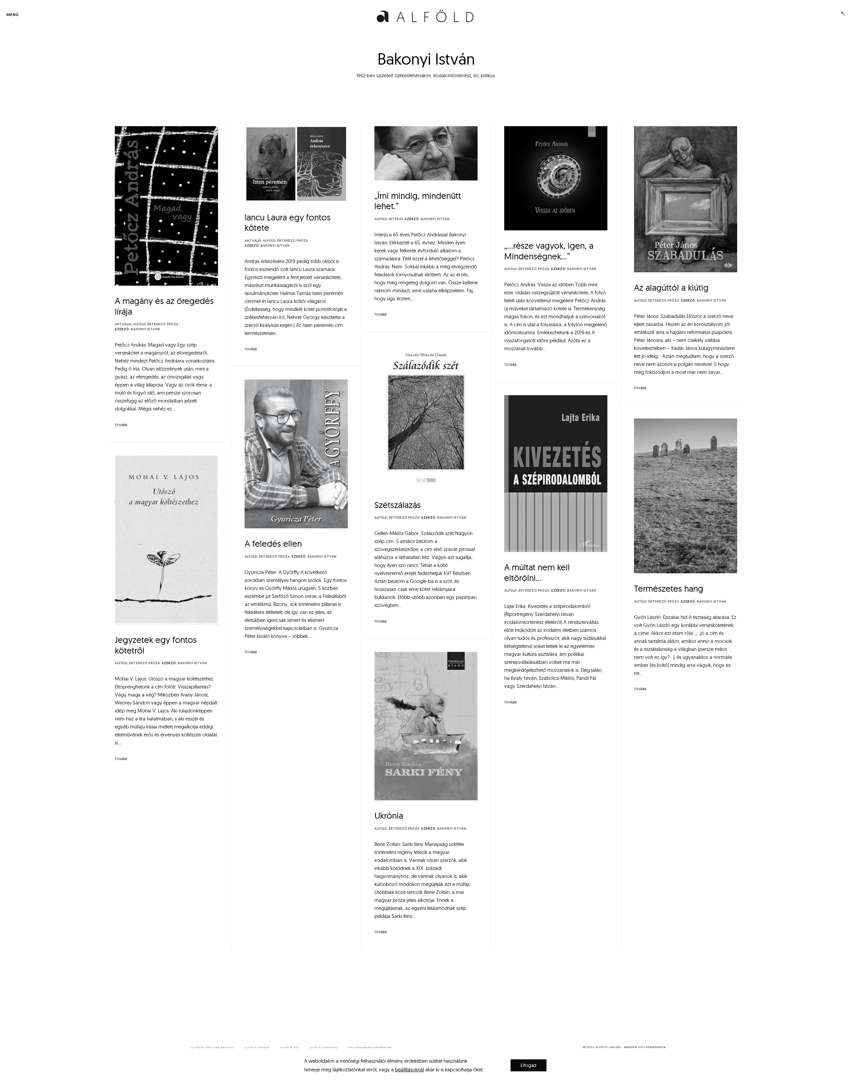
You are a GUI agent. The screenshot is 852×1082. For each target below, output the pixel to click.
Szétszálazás (397, 504)
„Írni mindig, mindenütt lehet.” (417, 201)
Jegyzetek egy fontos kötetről (156, 645)
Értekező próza (162, 324)
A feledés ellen (273, 543)
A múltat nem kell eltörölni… (537, 572)
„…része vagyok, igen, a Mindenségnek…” (548, 251)
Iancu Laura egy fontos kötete (287, 222)
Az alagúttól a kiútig (671, 287)
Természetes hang (668, 588)
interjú (396, 219)
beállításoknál (409, 1069)
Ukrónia (388, 815)
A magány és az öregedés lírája (164, 306)
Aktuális (123, 324)
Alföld (139, 324)
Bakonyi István (145, 329)
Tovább (121, 425)
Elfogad (528, 1065)
